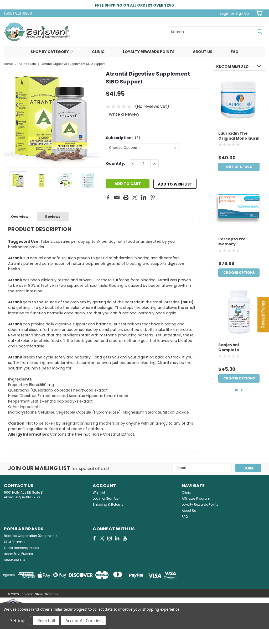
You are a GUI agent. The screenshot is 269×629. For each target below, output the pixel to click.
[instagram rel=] (109, 538)
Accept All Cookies (83, 620)
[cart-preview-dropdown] (258, 13)
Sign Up (242, 13)
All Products (27, 64)
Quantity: (115, 163)
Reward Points (263, 314)
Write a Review (124, 114)
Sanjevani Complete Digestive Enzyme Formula (236, 347)
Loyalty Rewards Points (148, 51)
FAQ (235, 51)
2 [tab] (241, 390)
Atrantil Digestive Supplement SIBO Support (73, 64)
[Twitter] (134, 197)
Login (224, 13)
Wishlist (99, 492)
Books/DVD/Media (18, 554)
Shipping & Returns (108, 504)
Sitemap (51, 594)
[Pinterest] (152, 197)
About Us (202, 51)
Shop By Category (49, 51)
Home (8, 64)
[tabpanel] (239, 124)
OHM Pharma (14, 542)
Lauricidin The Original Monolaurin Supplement (239, 136)
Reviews (52, 216)
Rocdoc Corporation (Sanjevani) (30, 535)
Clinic (98, 51)
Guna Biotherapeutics (21, 548)
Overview (19, 216)
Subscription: (123, 137)
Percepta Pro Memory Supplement (232, 242)
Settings (18, 620)
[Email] (117, 197)
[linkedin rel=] (117, 538)
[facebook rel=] (94, 538)
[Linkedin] (143, 197)
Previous (8, 118)
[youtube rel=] (124, 538)
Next (97, 118)
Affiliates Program (196, 498)
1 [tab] (236, 390)
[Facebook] (108, 197)
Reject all (46, 620)
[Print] (125, 197)
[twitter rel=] (102, 538)
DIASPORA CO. (15, 560)
